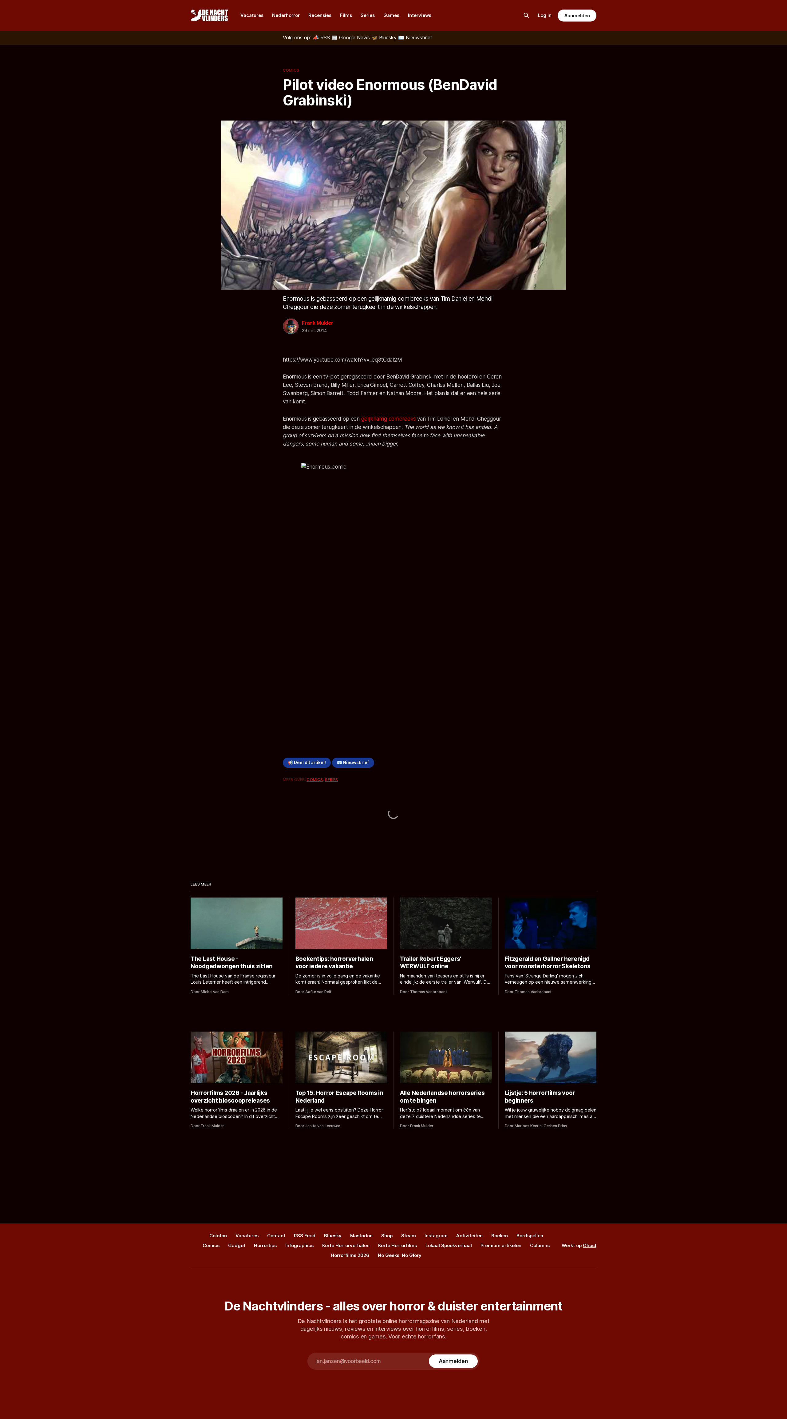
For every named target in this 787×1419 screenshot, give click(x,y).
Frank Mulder (317, 323)
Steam (408, 1236)
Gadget (236, 1245)
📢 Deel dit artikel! (307, 762)
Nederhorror (286, 15)
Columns (540, 1245)
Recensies (319, 15)
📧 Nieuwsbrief (353, 762)
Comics (291, 70)
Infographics (299, 1245)
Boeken (499, 1236)
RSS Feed (304, 1236)
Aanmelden (577, 15)
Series (368, 15)
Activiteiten (469, 1236)
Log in (545, 15)
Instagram (436, 1236)
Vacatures (251, 15)
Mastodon (361, 1236)
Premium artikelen (501, 1245)
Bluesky (333, 1236)
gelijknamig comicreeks (388, 419)
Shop (387, 1236)
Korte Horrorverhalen (346, 1245)
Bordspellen (529, 1236)
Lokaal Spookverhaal (448, 1245)
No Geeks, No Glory (399, 1255)
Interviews (419, 15)
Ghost (589, 1245)
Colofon (218, 1236)
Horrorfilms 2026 (350, 1255)
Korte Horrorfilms (397, 1245)
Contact (276, 1236)
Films (346, 15)
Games (391, 15)
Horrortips (265, 1245)
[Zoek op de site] (526, 15)
